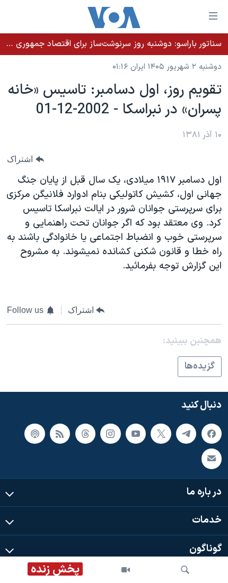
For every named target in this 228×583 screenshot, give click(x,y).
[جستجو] (185, 570)
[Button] (25, 160)
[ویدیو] (126, 570)
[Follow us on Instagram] (110, 434)
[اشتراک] (211, 459)
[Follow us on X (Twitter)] (161, 434)
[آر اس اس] (60, 434)
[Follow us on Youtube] (136, 434)
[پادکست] (34, 434)
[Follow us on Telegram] (186, 434)
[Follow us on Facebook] (211, 434)
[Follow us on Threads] (85, 434)
